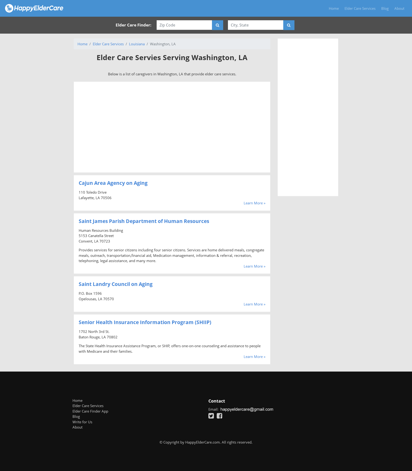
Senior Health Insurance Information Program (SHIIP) (145, 322)
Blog (385, 8)
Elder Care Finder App (90, 411)
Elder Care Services (360, 8)
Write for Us (82, 421)
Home (334, 8)
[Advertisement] (172, 127)
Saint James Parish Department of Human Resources (144, 221)
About (399, 8)
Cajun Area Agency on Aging (113, 183)
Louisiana (137, 43)
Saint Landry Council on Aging (116, 284)
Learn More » (254, 203)
